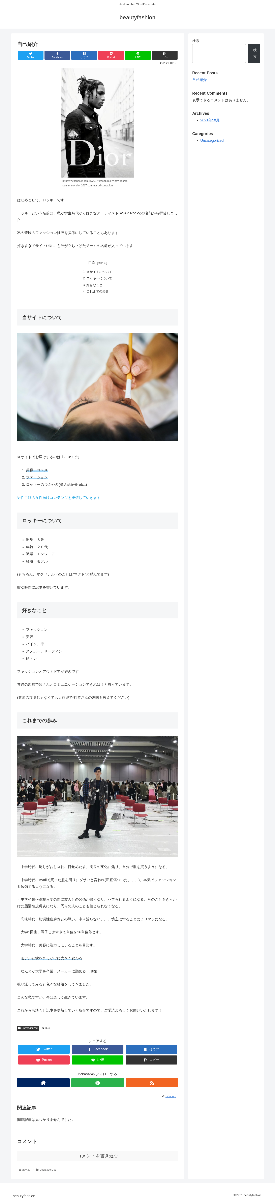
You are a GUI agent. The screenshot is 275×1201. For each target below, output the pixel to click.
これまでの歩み (97, 291)
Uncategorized (30, 1028)
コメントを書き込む (97, 1155)
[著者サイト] (43, 1082)
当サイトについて (99, 272)
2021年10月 (210, 120)
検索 (196, 41)
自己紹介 (199, 80)
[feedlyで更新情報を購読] (97, 1082)
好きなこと (94, 285)
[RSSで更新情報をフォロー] (152, 1082)
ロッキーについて (99, 278)
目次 (91, 263)
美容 (47, 1028)
